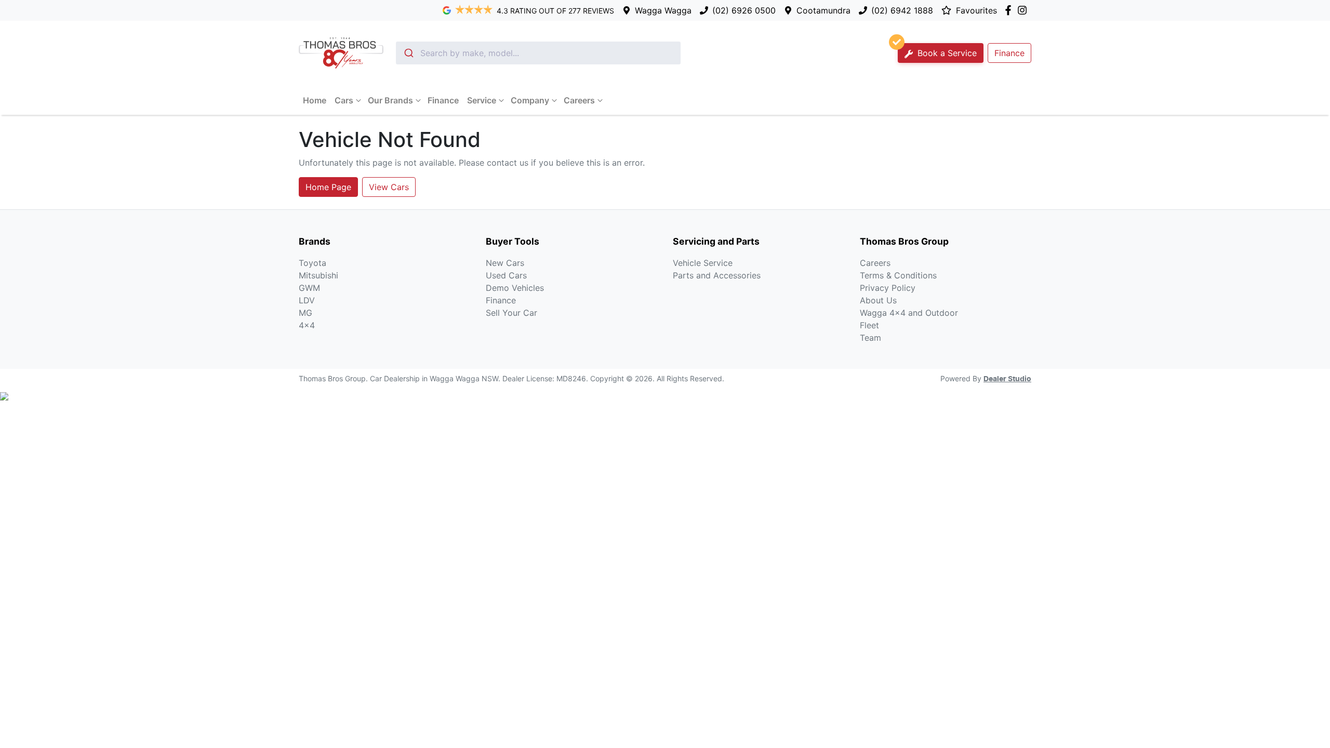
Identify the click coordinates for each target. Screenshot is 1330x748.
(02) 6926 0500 (744, 10)
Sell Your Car (511, 313)
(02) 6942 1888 (902, 10)
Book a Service (946, 53)
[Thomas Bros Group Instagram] (1024, 10)
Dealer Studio (1007, 379)
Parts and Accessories (717, 275)
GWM (309, 288)
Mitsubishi (318, 275)
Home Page (328, 187)
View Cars (389, 187)
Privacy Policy (887, 288)
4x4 (307, 325)
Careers (579, 100)
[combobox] (538, 53)
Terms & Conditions (898, 275)
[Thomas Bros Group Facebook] (1010, 10)
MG (305, 313)
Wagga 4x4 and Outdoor (909, 313)
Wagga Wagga (663, 10)
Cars (344, 100)
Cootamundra (823, 10)
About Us (878, 300)
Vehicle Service (703, 263)
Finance (1009, 53)
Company (530, 100)
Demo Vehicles (515, 288)
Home (314, 100)
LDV (307, 300)
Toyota (312, 263)
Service (481, 100)
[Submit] (408, 53)
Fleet (869, 325)
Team (870, 337)
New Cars (505, 263)
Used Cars (506, 275)
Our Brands (390, 100)
